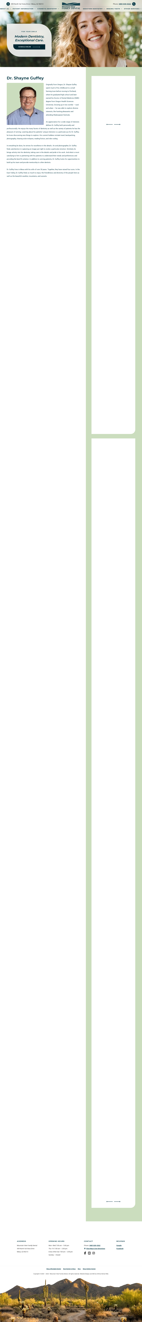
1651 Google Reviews (117, 511)
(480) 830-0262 (125, 4)
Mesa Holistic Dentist (89, 1269)
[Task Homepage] (71, 5)
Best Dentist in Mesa (69, 1269)
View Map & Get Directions (95, 1249)
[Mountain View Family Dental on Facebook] (85, 1253)
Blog (79, 1269)
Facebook (119, 1249)
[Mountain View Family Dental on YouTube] (89, 1253)
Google (119, 1245)
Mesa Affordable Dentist (53, 1269)
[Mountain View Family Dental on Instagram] (93, 1253)
